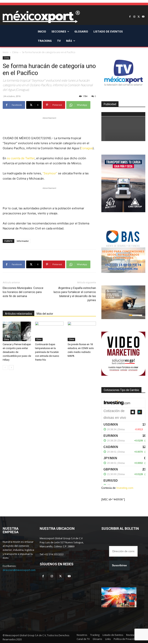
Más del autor (45, 313)
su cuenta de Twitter (21, 158)
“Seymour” (50, 173)
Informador (23, 240)
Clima (15, 52)
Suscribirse (119, 565)
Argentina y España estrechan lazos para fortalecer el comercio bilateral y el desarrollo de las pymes (75, 294)
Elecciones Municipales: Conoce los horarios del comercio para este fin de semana (23, 292)
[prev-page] (5, 367)
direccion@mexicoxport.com (19, 570)
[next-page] (11, 367)
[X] (138, 17)
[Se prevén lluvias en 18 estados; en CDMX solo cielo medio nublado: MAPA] (82, 331)
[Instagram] (134, 17)
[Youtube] (143, 17)
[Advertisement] (49, 126)
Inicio (5, 52)
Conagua (87, 148)
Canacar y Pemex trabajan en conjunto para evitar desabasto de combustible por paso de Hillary (17, 352)
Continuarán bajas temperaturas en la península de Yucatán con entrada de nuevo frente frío (47, 352)
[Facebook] (130, 17)
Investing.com (124, 487)
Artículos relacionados (18, 313)
